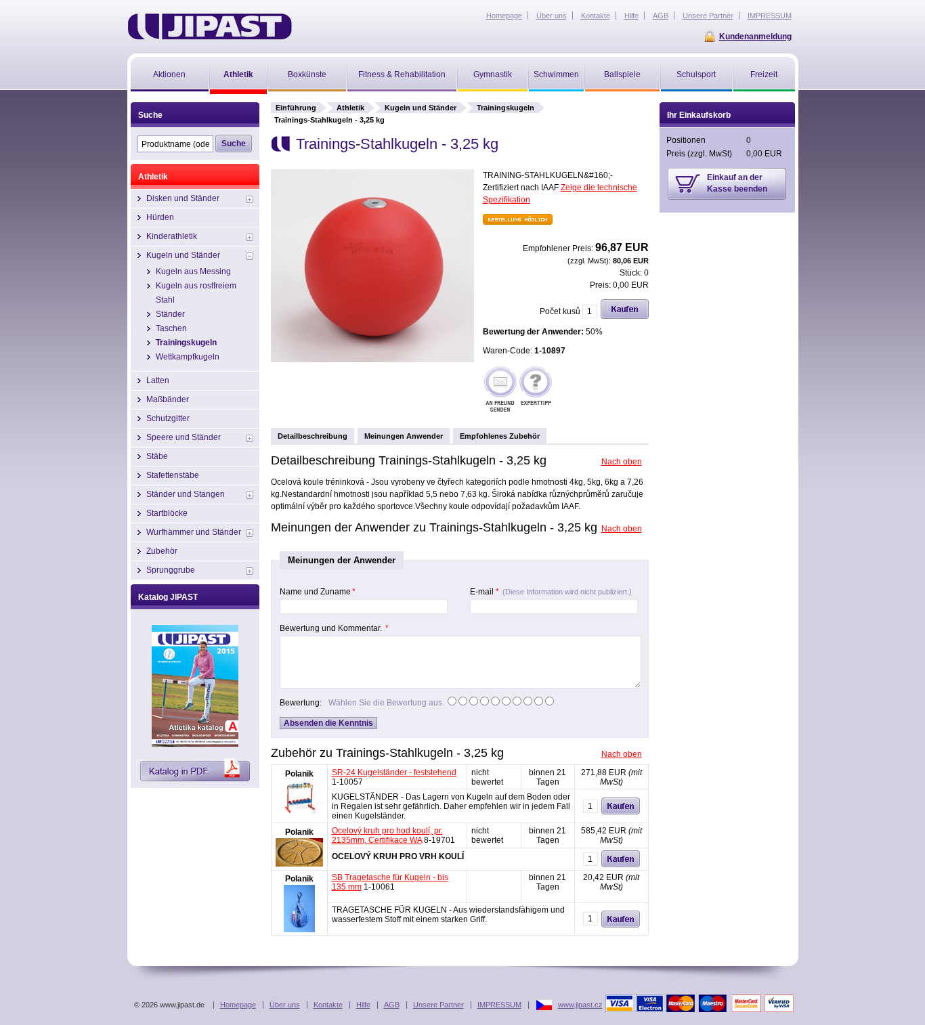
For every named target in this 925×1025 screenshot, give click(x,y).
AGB (392, 1005)
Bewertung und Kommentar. (334, 628)
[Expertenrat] (535, 390)
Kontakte (328, 1005)
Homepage (238, 1005)
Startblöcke (167, 513)
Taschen (171, 328)
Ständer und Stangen (185, 494)
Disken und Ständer (182, 198)
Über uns (285, 1005)
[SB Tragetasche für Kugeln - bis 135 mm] (299, 929)
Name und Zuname (318, 591)
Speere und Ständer (183, 437)
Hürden (160, 217)
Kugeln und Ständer (420, 108)
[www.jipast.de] (210, 26)
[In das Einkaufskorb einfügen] (625, 316)
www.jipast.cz (580, 1005)
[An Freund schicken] (500, 390)
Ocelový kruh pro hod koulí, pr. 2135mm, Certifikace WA (387, 835)
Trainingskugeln (505, 108)
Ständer (170, 314)
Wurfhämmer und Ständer (193, 532)
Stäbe (157, 456)
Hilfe (363, 1005)
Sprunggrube (170, 570)
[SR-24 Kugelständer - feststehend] (299, 811)
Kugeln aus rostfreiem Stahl (196, 293)
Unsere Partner (438, 1005)
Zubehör (161, 551)
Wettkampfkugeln (187, 357)
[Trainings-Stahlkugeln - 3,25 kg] (372, 359)
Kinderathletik (171, 236)
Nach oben (621, 461)
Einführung (296, 108)
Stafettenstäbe (172, 475)
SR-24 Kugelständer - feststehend (394, 772)
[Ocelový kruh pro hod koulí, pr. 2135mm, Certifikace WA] (299, 864)
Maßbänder (167, 399)
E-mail (551, 591)
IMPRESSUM (499, 1005)
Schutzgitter (168, 418)
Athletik (350, 108)
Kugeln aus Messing (193, 271)
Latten (157, 380)
